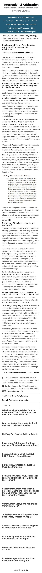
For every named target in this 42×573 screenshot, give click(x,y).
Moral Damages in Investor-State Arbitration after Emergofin (18, 559)
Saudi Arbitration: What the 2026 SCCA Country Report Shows (18, 455)
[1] (17, 170)
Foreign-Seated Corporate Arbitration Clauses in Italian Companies (20, 424)
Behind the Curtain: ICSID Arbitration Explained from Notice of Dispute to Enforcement (20, 478)
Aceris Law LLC (33, 372)
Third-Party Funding (20, 396)
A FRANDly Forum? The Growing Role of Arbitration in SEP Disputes (20, 526)
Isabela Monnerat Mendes (16, 372)
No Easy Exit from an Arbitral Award (19, 434)
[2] (9, 220)
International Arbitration (21, 4)
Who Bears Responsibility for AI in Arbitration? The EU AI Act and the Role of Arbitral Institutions (19, 412)
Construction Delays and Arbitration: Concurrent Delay (20, 505)
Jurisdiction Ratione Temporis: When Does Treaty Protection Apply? (20, 515)
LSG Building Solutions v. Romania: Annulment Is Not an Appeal (19, 537)
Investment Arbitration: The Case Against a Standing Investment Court (20, 444)
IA (27, 570)
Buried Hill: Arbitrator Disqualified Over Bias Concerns (18, 466)
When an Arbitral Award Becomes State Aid (18, 548)
